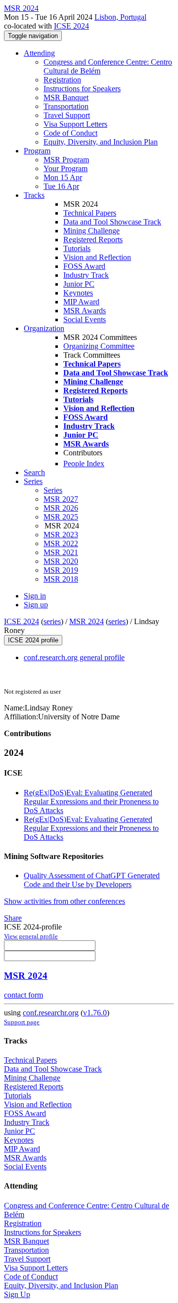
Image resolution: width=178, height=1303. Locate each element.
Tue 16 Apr (61, 186)
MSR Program (66, 159)
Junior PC (78, 284)
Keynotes (78, 293)
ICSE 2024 (71, 26)
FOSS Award (84, 266)
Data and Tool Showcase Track (112, 222)
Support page (22, 1022)
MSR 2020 (61, 561)
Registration (62, 79)
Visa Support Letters (75, 124)
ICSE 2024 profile (33, 640)
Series (53, 490)
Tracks (34, 195)
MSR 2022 (61, 543)
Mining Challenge (91, 230)
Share (13, 918)
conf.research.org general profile (74, 657)
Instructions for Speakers (82, 88)
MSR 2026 (61, 508)
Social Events (84, 319)
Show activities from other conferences (64, 901)
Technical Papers (89, 213)
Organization (44, 328)
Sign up (36, 604)
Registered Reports (93, 239)
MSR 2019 (61, 570)
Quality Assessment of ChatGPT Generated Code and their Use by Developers (92, 880)
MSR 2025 (61, 517)
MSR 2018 (61, 579)
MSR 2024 (86, 621)
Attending (39, 53)
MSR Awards (84, 310)
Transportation (66, 106)
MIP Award (81, 302)
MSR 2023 (61, 534)
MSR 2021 (61, 552)
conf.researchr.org (51, 1012)
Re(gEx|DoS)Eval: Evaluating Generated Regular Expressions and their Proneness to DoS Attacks (91, 801)
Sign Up (17, 1294)
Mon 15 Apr (63, 177)
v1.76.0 (95, 1012)
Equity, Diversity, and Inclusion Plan (101, 142)
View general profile (31, 936)
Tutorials (76, 248)
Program (37, 151)
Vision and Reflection (97, 257)
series (52, 621)
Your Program (66, 168)
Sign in (35, 596)
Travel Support (67, 115)
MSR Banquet (66, 97)
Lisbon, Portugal (120, 17)
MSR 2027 (61, 499)
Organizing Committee (98, 346)
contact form (23, 995)
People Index (83, 463)
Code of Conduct (70, 133)
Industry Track (86, 275)
